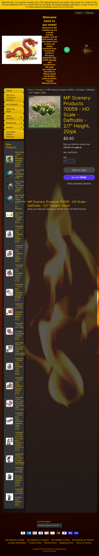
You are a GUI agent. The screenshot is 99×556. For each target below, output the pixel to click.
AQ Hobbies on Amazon (38, 540)
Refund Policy (50, 543)
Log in (79, 13)
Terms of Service (83, 543)
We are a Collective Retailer (10, 97)
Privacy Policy (35, 543)
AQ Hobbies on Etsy (60, 540)
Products (40, 90)
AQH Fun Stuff (10, 110)
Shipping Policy (66, 543)
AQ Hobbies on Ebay (14, 540)
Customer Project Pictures (10, 134)
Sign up (89, 13)
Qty (65, 157)
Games (15, 128)
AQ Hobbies (49, 549)
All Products (12, 104)
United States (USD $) (48, 525)
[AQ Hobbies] (22, 50)
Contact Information (17, 543)
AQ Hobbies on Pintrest (83, 540)
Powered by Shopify (49, 551)
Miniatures (15, 123)
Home (9, 90)
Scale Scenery (15, 117)
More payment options (79, 183)
